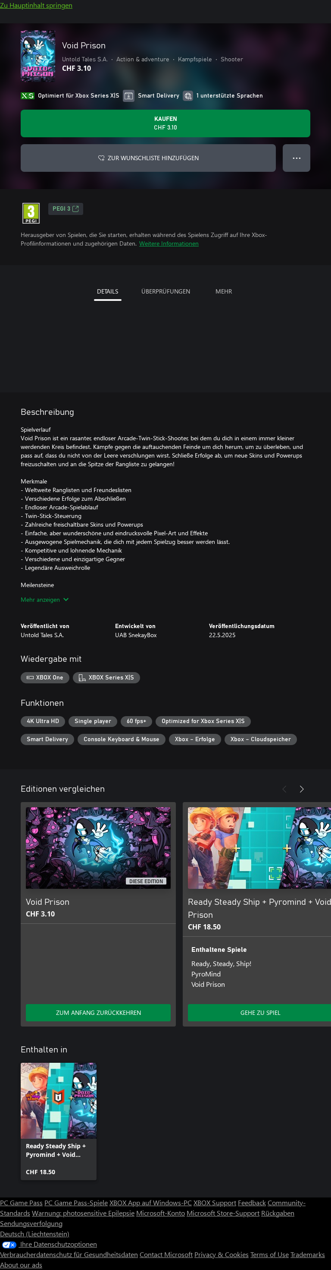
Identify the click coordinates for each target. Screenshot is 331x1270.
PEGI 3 (61, 209)
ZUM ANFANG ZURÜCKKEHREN (98, 1012)
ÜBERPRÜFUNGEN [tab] (165, 291)
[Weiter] (301, 789)
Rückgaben (277, 1212)
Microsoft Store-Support (223, 1212)
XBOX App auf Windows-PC (150, 1202)
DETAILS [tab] (107, 291)
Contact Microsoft (166, 1254)
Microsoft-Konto (160, 1212)
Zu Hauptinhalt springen (36, 4)
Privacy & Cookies (221, 1254)
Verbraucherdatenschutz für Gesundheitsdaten (69, 1254)
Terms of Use (269, 1254)
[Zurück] (284, 789)
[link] (59, 1121)
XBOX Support (215, 1202)
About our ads (21, 1264)
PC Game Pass (21, 1202)
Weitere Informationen (169, 243)
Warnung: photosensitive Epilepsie (83, 1212)
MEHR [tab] (223, 291)
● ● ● (297, 157)
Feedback (252, 1202)
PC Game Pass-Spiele (76, 1202)
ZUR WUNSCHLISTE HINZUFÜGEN (153, 158)
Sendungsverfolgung (31, 1223)
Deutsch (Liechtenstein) (34, 1233)
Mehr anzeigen (40, 599)
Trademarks (307, 1254)
